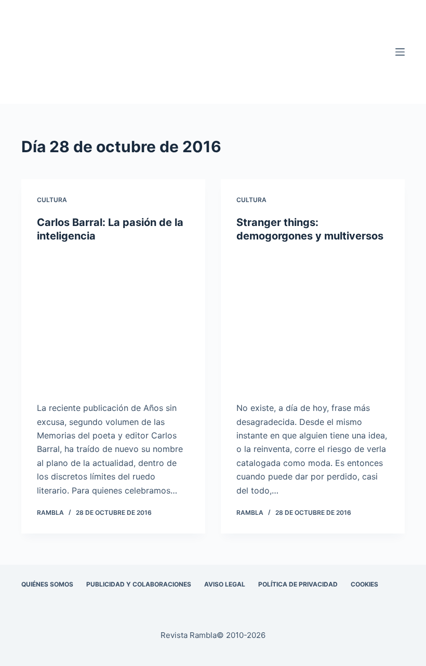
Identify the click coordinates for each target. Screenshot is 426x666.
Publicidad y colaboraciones (138, 584)
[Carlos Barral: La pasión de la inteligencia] (113, 322)
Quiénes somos (47, 584)
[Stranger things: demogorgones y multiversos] (313, 322)
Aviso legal (224, 584)
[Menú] (400, 52)
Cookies (364, 584)
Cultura (52, 200)
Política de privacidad (298, 584)
